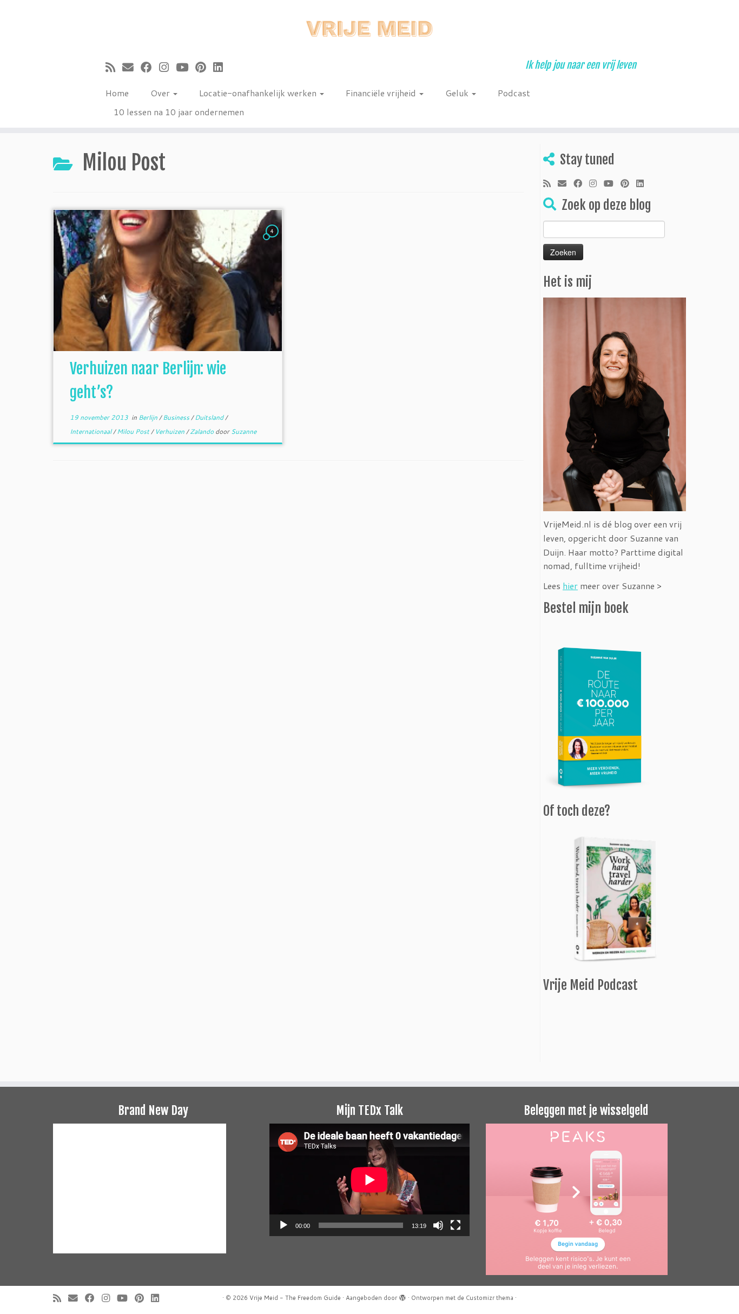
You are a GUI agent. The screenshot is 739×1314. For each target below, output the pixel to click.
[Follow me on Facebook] (150, 67)
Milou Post (134, 431)
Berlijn (148, 417)
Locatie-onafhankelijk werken (259, 93)
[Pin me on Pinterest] (204, 67)
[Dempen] (438, 1225)
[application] (369, 1180)
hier (570, 585)
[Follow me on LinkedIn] (221, 67)
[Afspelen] (283, 1225)
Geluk (458, 93)
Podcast (514, 93)
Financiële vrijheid (382, 93)
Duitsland (210, 417)
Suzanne (243, 431)
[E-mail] (131, 67)
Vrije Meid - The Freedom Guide (295, 1297)
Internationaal (91, 431)
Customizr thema (489, 1297)
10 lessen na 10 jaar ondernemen (179, 111)
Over (161, 93)
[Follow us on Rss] (113, 67)
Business (177, 417)
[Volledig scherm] (455, 1225)
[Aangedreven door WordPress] (402, 1295)
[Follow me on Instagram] (167, 67)
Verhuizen (170, 431)
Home (117, 93)
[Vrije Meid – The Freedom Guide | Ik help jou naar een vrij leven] (369, 25)
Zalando (202, 431)
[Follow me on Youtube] (185, 67)
